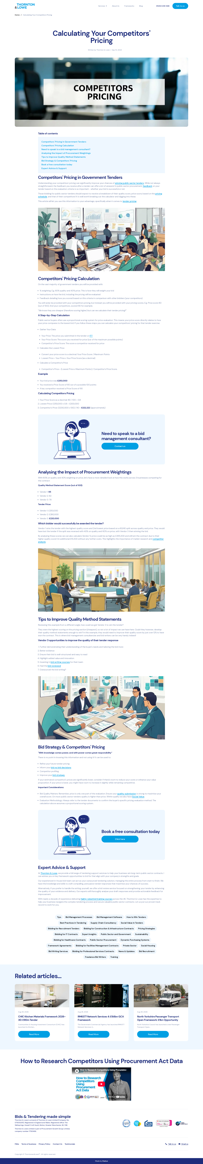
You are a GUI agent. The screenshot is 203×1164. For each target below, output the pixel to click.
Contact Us (57, 1144)
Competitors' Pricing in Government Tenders (63, 141)
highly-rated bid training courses (96, 899)
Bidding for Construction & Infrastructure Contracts (109, 928)
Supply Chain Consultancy (103, 922)
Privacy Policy (44, 1144)
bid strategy (59, 775)
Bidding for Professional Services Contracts (93, 951)
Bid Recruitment (146, 951)
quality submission (126, 793)
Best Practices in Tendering (73, 922)
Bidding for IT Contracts (66, 934)
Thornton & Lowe (49, 873)
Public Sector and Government (116, 934)
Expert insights (89, 934)
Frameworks (129, 6)
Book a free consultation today (56, 164)
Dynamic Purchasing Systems (135, 940)
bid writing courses (60, 662)
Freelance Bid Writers (95, 957)
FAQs (17, 1144)
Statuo (105, 1161)
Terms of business (28, 1144)
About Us (115, 6)
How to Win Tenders (136, 917)
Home (17, 15)
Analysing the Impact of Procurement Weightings (66, 153)
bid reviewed (54, 665)
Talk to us (180, 6)
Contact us (120, 446)
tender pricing (129, 201)
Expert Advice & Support (54, 168)
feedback (147, 186)
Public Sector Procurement (103, 940)
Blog (141, 6)
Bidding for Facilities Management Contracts (97, 945)
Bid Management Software (109, 917)
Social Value (138, 796)
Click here (120, 839)
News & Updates (126, 951)
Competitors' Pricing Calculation (57, 145)
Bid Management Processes (79, 917)
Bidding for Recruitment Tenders (63, 928)
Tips (59, 917)
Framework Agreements (59, 945)
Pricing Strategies (146, 928)
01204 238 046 (162, 6)
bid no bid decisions (61, 767)
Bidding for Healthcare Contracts (70, 940)
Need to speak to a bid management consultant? (65, 149)
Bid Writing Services (58, 951)
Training (114, 957)
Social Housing (148, 945)
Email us (184, 1144)
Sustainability (141, 934)
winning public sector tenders (129, 183)
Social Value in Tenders (132, 922)
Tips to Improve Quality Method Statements (63, 157)
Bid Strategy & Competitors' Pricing (59, 160)
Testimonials (70, 1144)
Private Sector (130, 945)
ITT (91, 335)
